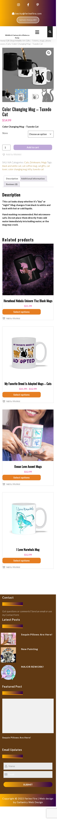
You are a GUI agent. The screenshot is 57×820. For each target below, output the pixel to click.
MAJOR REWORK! (32, 666)
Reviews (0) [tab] (11, 184)
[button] (48, 53)
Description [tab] (12, 178)
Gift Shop (10, 40)
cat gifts (42, 165)
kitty (30, 169)
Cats (8, 44)
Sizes (5, 133)
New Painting (29, 649)
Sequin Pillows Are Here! (36, 634)
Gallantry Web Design (30, 802)
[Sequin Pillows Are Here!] (28, 715)
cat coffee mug (29, 165)
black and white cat (11, 165)
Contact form (12, 614)
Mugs (44, 162)
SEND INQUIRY (28, 19)
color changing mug (17, 169)
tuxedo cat (38, 169)
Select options (21, 311)
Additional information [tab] (33, 178)
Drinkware (35, 162)
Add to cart (33, 147)
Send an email (38, 611)
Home (2, 40)
